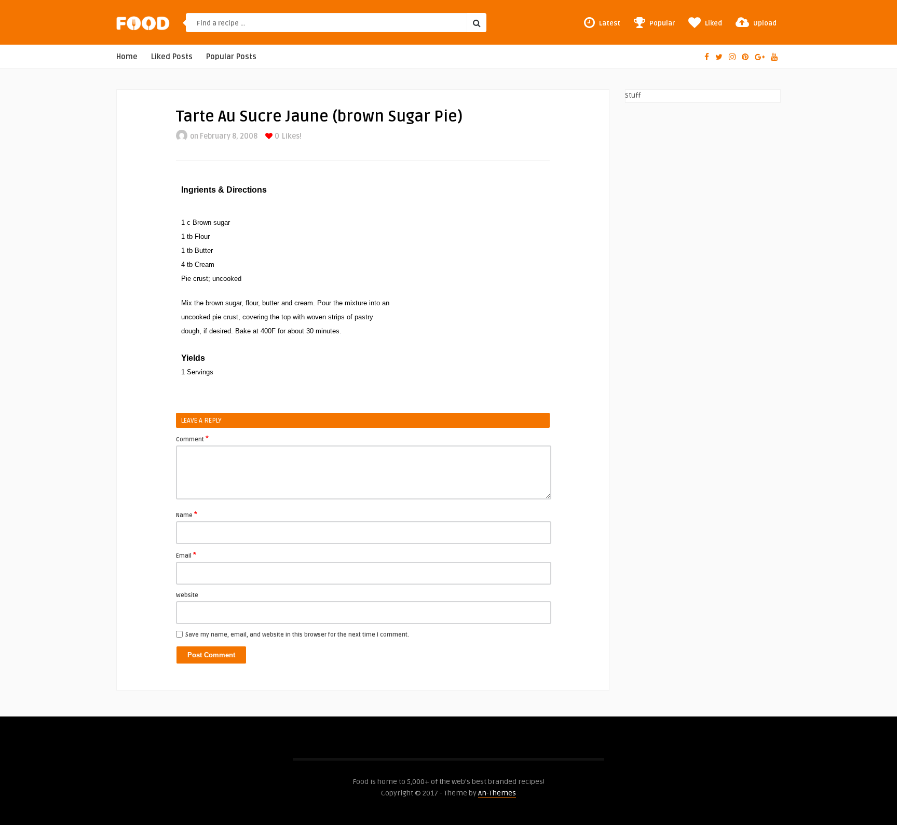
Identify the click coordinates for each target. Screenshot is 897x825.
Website (187, 595)
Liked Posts (172, 56)
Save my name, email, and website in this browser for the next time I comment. (297, 634)
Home (127, 56)
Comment (192, 438)
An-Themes (497, 793)
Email (186, 555)
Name (186, 514)
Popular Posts (231, 56)
